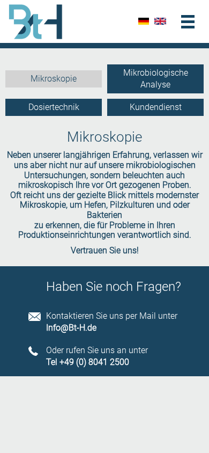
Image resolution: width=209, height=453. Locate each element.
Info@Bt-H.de (71, 328)
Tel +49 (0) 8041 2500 (87, 362)
